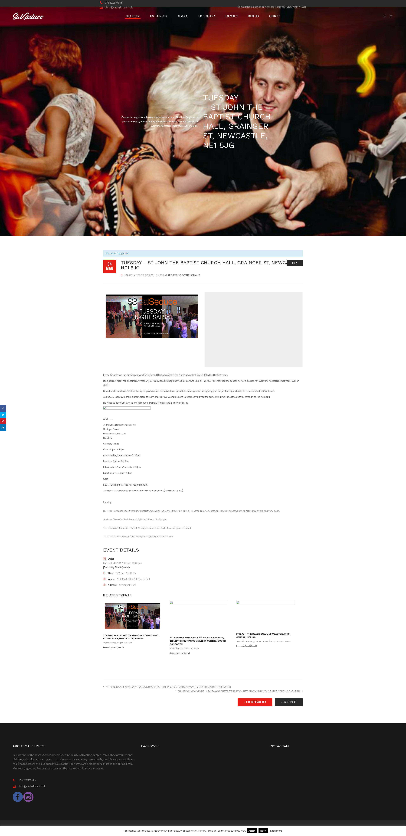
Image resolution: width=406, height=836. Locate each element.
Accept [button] (252, 830)
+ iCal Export (289, 702)
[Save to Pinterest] (3, 421)
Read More (276, 830)
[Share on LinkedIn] (3, 427)
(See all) (195, 275)
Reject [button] (263, 830)
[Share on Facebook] (3, 408)
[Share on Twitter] (3, 415)
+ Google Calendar (255, 702)
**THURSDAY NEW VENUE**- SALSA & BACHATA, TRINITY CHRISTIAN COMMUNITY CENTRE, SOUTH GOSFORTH (198, 640)
